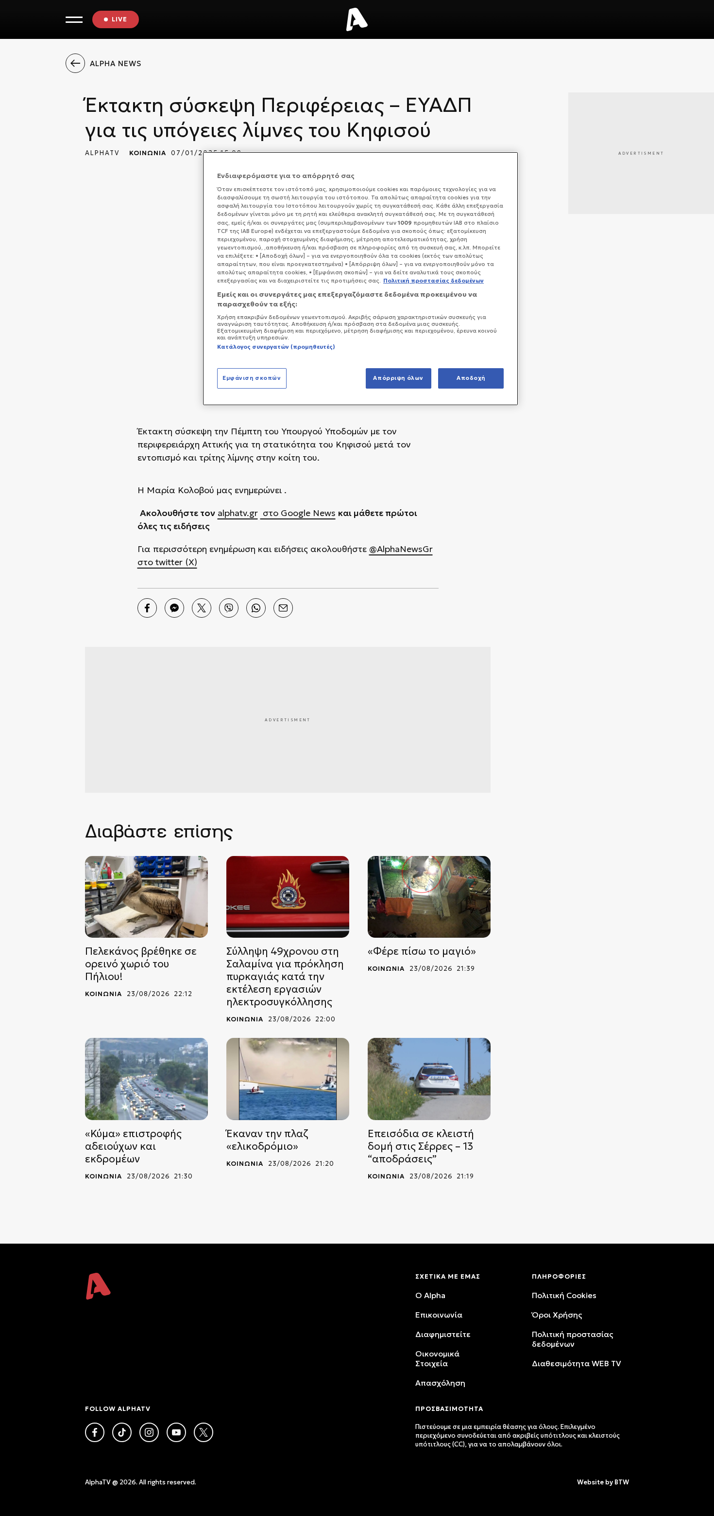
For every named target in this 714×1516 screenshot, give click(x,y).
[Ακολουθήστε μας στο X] (203, 1432)
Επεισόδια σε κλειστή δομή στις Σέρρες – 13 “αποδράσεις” (421, 1146)
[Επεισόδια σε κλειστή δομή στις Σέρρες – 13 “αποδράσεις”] (429, 1079)
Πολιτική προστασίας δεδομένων (572, 1339)
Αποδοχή (471, 378)
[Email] (283, 608)
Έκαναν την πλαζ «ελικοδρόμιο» (267, 1140)
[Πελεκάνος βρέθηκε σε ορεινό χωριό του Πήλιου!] (146, 897)
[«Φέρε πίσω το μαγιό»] (429, 897)
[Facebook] (147, 608)
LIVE (119, 19)
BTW (621, 1482)
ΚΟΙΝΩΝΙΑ (147, 153)
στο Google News (298, 512)
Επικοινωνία (438, 1315)
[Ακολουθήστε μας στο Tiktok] (122, 1432)
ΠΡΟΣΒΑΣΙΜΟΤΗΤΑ (449, 1409)
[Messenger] (174, 608)
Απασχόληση (440, 1383)
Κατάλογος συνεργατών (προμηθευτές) (276, 346)
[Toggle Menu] (74, 19)
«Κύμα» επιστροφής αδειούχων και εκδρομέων (133, 1146)
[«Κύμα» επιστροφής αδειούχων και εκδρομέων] (146, 1079)
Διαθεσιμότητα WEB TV (576, 1363)
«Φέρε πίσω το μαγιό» (422, 951)
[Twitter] (201, 608)
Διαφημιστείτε (443, 1334)
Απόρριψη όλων (398, 378)
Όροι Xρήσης (557, 1315)
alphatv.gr (238, 512)
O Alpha (430, 1295)
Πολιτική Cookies (564, 1295)
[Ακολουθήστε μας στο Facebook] (94, 1432)
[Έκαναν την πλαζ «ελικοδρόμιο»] (287, 1079)
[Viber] (228, 608)
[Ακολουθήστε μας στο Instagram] (149, 1432)
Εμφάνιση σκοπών (251, 378)
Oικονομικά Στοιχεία (437, 1358)
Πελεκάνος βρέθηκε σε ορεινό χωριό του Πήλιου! (141, 964)
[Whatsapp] (256, 608)
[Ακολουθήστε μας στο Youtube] (176, 1432)
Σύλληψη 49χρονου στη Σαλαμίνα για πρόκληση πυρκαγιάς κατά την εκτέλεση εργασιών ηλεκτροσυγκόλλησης (285, 976)
